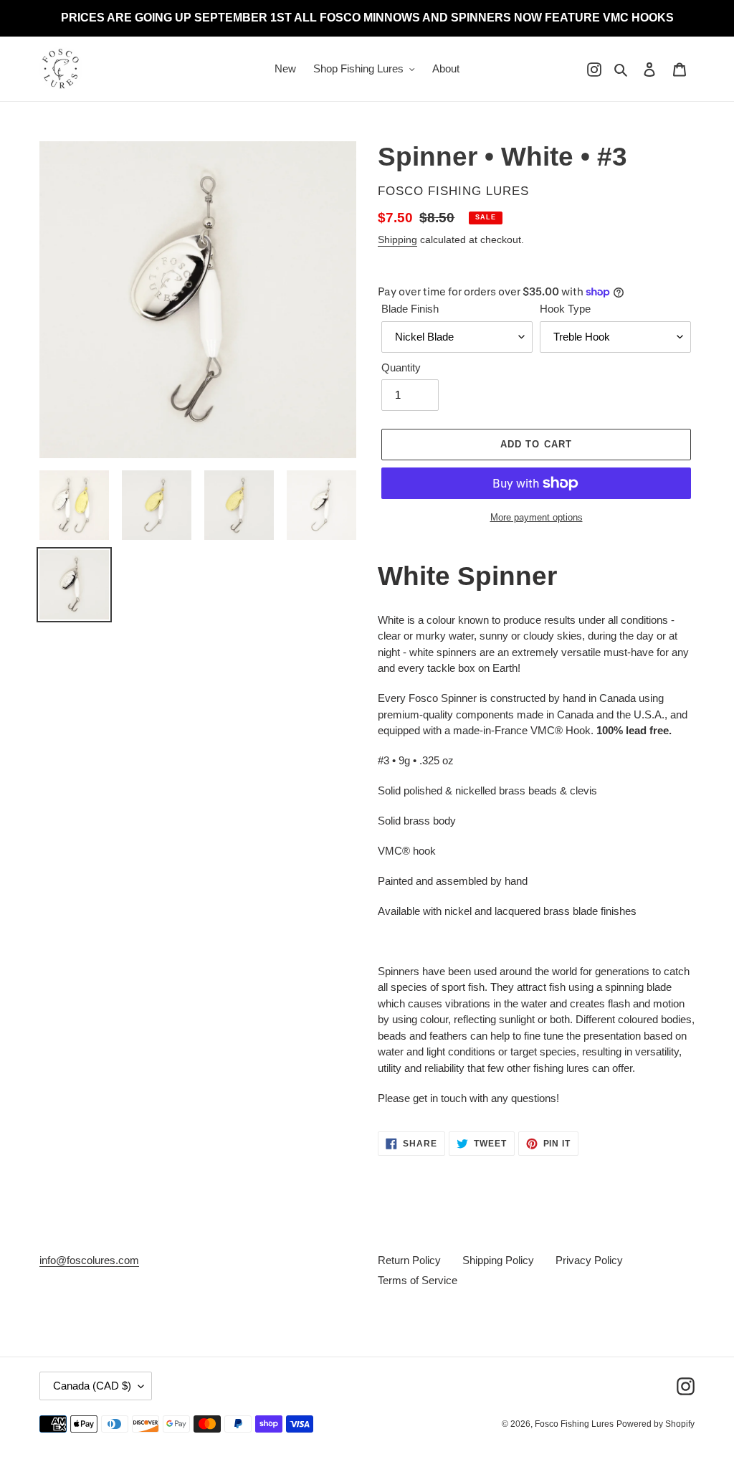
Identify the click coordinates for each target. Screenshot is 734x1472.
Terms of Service (417, 1280)
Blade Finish (410, 309)
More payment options (536, 517)
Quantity (401, 367)
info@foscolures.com (89, 1260)
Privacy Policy (589, 1260)
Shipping (397, 239)
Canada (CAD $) (92, 1386)
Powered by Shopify (655, 1424)
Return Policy (409, 1260)
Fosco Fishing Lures (574, 1424)
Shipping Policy (498, 1260)
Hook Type (565, 309)
